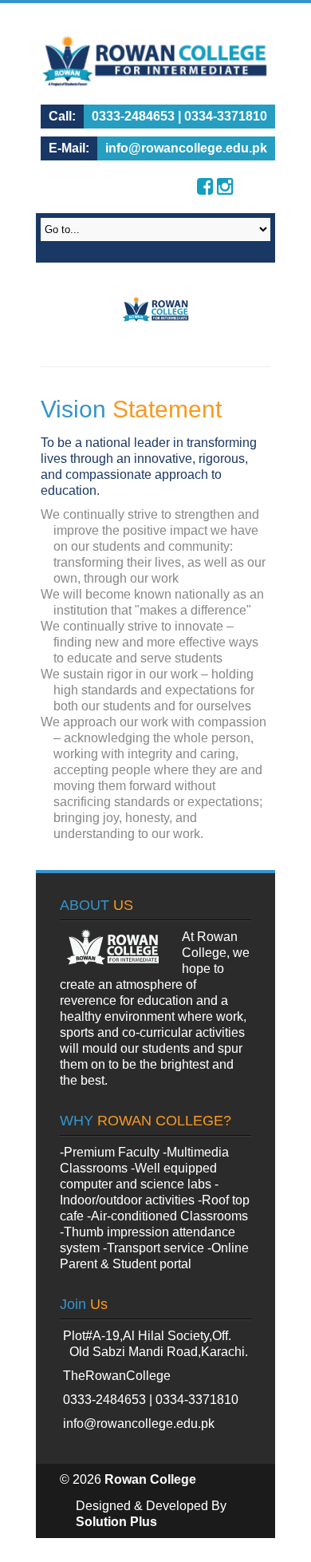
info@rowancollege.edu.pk (139, 1423)
